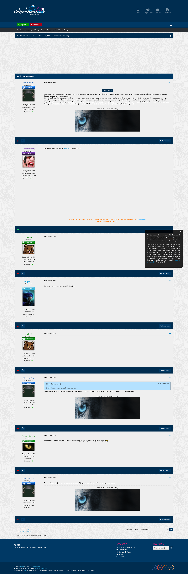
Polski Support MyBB (40, 568)
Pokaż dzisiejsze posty (24, 30)
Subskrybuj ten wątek (24, 529)
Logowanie (23, 25)
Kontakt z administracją (127, 547)
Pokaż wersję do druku (24, 531)
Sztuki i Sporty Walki (44, 36)
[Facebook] (154, 568)
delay (25, 570)
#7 (169, 478)
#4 (169, 333)
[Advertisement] (94, 58)
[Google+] (160, 568)
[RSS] (165, 568)
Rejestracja (36, 25)
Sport (33, 36)
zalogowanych (68, 148)
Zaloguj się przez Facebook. (44, 30)
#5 (169, 377)
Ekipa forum (123, 550)
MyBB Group (36, 566)
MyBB (22, 566)
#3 (169, 281)
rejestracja (142, 219)
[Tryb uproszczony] (171, 568)
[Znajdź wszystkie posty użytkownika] (23, 141)
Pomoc (121, 556)
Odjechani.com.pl (24, 36)
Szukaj (120, 554)
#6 (169, 435)
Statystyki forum (125, 552)
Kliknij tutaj (169, 239)
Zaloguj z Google (63, 30)
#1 (169, 82)
